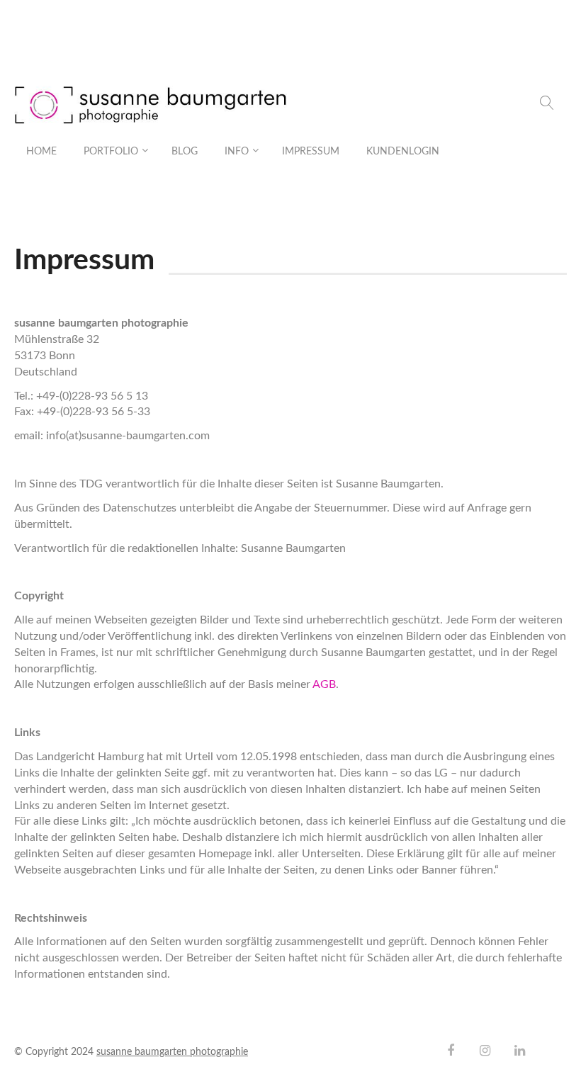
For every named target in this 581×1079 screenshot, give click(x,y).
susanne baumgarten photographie (172, 1052)
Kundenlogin (402, 152)
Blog (184, 152)
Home (41, 152)
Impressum (310, 152)
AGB (324, 684)
